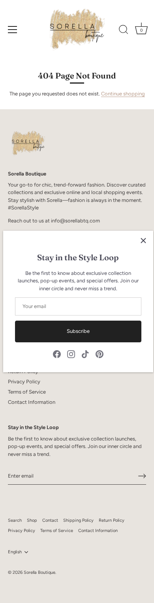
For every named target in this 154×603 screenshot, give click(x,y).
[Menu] (12, 29)
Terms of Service (27, 392)
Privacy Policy (24, 382)
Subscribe (78, 331)
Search (15, 520)
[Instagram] (71, 354)
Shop (32, 520)
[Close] (143, 240)
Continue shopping (123, 94)
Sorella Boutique (39, 572)
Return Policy (111, 520)
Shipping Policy (78, 520)
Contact (50, 520)
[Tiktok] (85, 354)
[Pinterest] (99, 354)
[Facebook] (57, 354)
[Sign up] (142, 476)
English (15, 551)
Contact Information (31, 402)
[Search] (123, 30)
